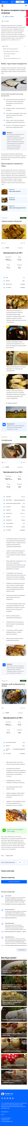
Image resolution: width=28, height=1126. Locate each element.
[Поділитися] (25, 16)
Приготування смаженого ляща (10, 51)
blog (4, 2)
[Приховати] (25, 46)
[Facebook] (2, 1098)
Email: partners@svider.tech (7, 1121)
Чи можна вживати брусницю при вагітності (16, 945)
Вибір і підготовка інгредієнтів (10, 49)
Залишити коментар (14, 881)
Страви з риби (9, 855)
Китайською (7, 56)
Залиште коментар (8, 877)
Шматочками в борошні (9, 53)
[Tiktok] (13, 1098)
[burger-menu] (26, 6)
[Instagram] (5, 1098)
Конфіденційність (5, 1111)
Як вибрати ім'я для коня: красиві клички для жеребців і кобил (15, 904)
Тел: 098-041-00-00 (5, 1119)
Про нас (2, 1114)
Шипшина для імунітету (11, 917)
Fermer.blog (2, 5)
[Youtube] (10, 1098)
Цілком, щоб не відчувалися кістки (12, 58)
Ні (24, 862)
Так (20, 862)
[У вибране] (24, 962)
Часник (24, 565)
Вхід (20, 1)
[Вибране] (26, 2)
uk (13, 2)
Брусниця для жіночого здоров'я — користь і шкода (16, 931)
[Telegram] (7, 1098)
